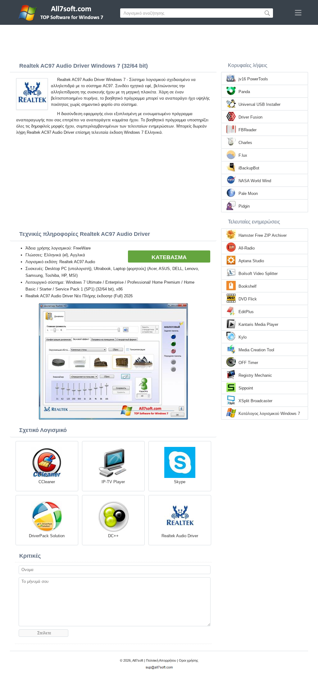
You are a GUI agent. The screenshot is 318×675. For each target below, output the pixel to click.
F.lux (242, 155)
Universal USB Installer (259, 104)
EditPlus (246, 311)
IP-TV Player (113, 481)
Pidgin (244, 206)
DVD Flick (247, 299)
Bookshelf (247, 286)
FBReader (247, 130)
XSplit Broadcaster (255, 400)
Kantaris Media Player (258, 324)
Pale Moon (248, 193)
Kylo (242, 337)
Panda (244, 91)
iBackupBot (248, 168)
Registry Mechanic (255, 375)
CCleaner (47, 481)
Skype (179, 481)
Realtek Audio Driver (179, 535)
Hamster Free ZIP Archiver (262, 235)
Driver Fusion (250, 117)
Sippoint (245, 388)
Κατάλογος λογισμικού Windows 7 (269, 413)
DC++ (113, 535)
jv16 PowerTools (253, 79)
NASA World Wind (254, 180)
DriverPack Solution (47, 535)
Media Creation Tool (256, 350)
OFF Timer (248, 362)
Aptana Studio (251, 261)
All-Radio (246, 248)
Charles (245, 142)
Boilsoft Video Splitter (258, 273)
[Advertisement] (159, 42)
